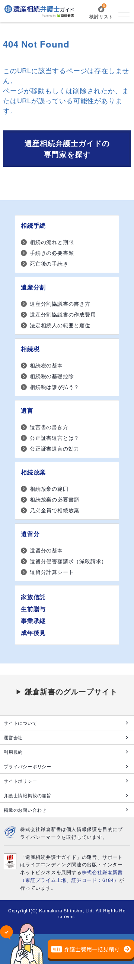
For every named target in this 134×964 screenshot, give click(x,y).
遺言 (27, 410)
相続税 (30, 348)
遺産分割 (33, 287)
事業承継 (33, 620)
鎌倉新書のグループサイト (71, 691)
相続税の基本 (46, 365)
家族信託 (33, 597)
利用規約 (13, 752)
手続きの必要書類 (52, 252)
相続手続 (33, 225)
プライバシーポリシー (27, 766)
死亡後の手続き (49, 263)
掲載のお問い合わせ (25, 809)
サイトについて (20, 723)
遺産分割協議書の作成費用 (63, 314)
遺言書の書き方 (49, 427)
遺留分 (30, 533)
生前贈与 (33, 608)
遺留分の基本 (46, 550)
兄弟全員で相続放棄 (54, 510)
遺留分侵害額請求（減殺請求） (68, 561)
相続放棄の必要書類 (54, 499)
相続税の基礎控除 (52, 376)
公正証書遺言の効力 (54, 448)
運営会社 (13, 737)
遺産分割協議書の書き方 (60, 303)
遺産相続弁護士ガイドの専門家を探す (67, 148)
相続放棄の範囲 (49, 488)
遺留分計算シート (52, 571)
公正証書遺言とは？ (54, 437)
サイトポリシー (20, 781)
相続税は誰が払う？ (54, 386)
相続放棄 (33, 472)
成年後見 (33, 632)
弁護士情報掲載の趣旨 (27, 795)
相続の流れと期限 (52, 242)
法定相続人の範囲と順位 (60, 325)
